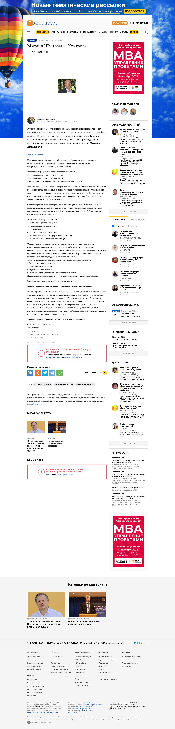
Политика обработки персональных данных (43, 712)
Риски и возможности (130, 663)
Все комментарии (128, 211)
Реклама (50, 643)
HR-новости (31, 696)
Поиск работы (56, 660)
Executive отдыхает (34, 669)
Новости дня (32, 680)
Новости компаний (34, 683)
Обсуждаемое (138, 219)
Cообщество (32, 652)
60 (46, 619)
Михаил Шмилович (36, 154)
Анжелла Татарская (128, 264)
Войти (48, 475)
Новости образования (35, 689)
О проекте (32, 643)
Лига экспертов (33, 660)
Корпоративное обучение (84, 657)
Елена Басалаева (127, 372)
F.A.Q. (41, 643)
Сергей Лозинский (127, 176)
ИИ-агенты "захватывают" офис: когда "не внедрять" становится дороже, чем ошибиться (131, 387)
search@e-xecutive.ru (91, 703)
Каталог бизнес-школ (82, 685)
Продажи (101, 669)
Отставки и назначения (36, 686)
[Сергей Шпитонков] (124, 111)
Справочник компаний (59, 676)
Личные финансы (128, 660)
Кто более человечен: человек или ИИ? (129, 425)
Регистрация (142, 23)
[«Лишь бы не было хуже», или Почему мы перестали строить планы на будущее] (46, 604)
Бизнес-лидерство (105, 657)
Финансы (102, 32)
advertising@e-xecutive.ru (84, 707)
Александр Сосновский (130, 292)
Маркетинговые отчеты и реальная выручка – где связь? (131, 288)
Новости (114, 32)
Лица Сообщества (34, 657)
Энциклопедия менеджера (108, 679)
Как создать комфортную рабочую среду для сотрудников (131, 260)
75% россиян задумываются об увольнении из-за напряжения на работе (128, 461)
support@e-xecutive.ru (85, 710)
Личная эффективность (59, 666)
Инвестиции (126, 666)
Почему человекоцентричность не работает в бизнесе (131, 192)
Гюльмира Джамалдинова (130, 238)
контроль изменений (42, 384)
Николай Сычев (126, 429)
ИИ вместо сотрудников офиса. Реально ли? (130, 407)
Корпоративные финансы (131, 657)
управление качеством (64, 384)
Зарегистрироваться (73, 357)
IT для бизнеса (103, 673)
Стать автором (120, 23)
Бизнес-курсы (80, 669)
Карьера (55, 32)
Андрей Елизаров (127, 156)
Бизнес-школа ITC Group (129, 311)
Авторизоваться (53, 357)
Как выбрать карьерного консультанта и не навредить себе (131, 274)
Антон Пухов (125, 250)
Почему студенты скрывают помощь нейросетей (56, 443)
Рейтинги (78, 666)
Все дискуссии (128, 443)
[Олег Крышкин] (133, 111)
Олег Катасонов (126, 411)
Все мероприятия (128, 323)
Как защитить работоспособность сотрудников (129, 233)
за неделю (120, 226)
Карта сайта (72, 712)
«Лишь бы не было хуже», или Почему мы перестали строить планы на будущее (35, 446)
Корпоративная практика (107, 660)
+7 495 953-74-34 (135, 703)
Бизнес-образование (71, 32)
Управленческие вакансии (61, 673)
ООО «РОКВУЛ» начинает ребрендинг (126, 339)
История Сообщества (35, 663)
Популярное (119, 219)
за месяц (134, 226)
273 (87, 619)
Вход (131, 23)
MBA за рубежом (81, 663)
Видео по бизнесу (81, 682)
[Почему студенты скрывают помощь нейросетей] (87, 604)
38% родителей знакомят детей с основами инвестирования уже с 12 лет (128, 497)
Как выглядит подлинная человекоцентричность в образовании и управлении (131, 172)
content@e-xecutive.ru (84, 709)
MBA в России (80, 660)
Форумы (124, 32)
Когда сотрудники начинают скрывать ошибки (132, 246)
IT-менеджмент (104, 663)
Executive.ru (40, 707)
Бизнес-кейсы (80, 673)
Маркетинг (102, 666)
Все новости (128, 353)
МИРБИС (134, 32)
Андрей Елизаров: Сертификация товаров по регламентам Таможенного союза (132, 151)
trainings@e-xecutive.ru (94, 705)
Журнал (30, 438)
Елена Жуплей (125, 278)
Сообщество (43, 32)
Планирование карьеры (59, 669)
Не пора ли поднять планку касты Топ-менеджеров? (131, 369)
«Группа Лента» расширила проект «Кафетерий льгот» (124, 347)
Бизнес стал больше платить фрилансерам (127, 487)
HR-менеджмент (57, 657)
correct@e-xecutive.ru (36, 404)
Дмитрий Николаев (127, 197)
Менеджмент (89, 32)
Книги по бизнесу (81, 676)
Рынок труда (55, 663)
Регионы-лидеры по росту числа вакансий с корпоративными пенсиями (128, 475)
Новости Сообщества (35, 692)
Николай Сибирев (127, 393)
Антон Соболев (126, 134)
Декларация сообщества (69, 643)
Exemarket (102, 676)
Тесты (77, 679)
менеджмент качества (85, 384)
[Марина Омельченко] (115, 111)
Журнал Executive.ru (34, 666)
